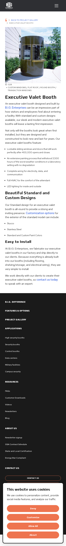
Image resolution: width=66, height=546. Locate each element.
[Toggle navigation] (56, 6)
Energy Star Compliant (15, 458)
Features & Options (17, 311)
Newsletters (10, 411)
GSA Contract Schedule (16, 444)
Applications (13, 328)
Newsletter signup (13, 437)
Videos (8, 404)
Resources (11, 382)
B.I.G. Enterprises (15, 107)
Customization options (40, 213)
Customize (33, 517)
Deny (33, 508)
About (33, 534)
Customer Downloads (15, 398)
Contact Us (33, 478)
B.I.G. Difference (15, 302)
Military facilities (12, 365)
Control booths (12, 351)
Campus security (13, 371)
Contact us (12, 468)
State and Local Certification (18, 451)
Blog (7, 418)
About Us (11, 428)
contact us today (47, 279)
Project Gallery (15, 319)
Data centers (11, 358)
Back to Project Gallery (24, 20)
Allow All (33, 526)
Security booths (12, 344)
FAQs (7, 391)
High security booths (14, 337)
